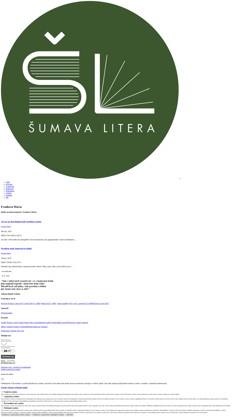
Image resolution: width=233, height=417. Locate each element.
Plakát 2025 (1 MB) (48, 303)
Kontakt (9, 195)
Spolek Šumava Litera (9, 323)
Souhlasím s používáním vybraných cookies (48, 415)
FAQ (70, 303)
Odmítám (69, 415)
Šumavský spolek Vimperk (77, 323)
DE (7, 197)
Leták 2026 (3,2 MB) (32, 303)
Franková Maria (6, 226)
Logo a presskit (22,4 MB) (83, 303)
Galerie (8, 193)
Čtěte (8, 182)
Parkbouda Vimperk (8, 331)
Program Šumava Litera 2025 (12, 303)
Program (9, 184)
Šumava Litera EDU (101, 303)
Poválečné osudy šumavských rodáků (16, 248)
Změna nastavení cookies (10, 369)
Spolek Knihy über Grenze (28, 323)
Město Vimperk (7, 327)
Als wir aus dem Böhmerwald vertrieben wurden (21, 222)
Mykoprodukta (6, 313)
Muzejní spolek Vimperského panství (53, 323)
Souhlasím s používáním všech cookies (16, 415)
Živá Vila (20, 331)
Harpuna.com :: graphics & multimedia (16, 367)
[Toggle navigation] (180, 178)
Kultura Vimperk (19, 327)
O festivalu (10, 187)
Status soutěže (62, 303)
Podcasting (10, 191)
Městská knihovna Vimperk (36, 327)
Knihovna (9, 189)
